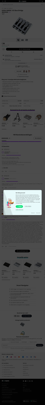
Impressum (33, 212)
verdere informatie (19, 209)
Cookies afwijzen (28, 206)
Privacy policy (38, 212)
